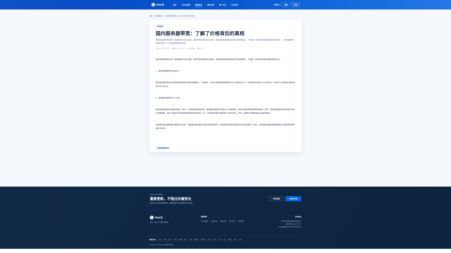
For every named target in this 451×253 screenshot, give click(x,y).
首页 (175, 5)
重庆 (169, 239)
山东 (240, 239)
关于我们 (234, 5)
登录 (286, 5)
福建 (229, 239)
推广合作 (222, 5)
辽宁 (214, 239)
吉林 (209, 239)
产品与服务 (185, 5)
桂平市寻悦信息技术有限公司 (291, 221)
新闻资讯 (198, 5)
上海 (159, 239)
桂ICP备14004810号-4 (293, 224)
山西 (190, 239)
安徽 (180, 239)
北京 (164, 239)
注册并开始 (293, 199)
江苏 (219, 239)
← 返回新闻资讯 (162, 148)
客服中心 (277, 5)
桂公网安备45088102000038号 (290, 227)
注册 (295, 5)
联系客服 (276, 199)
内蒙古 (196, 239)
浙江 (224, 239)
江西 (235, 239)
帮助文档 (210, 5)
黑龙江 (203, 239)
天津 (175, 239)
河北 (185, 239)
